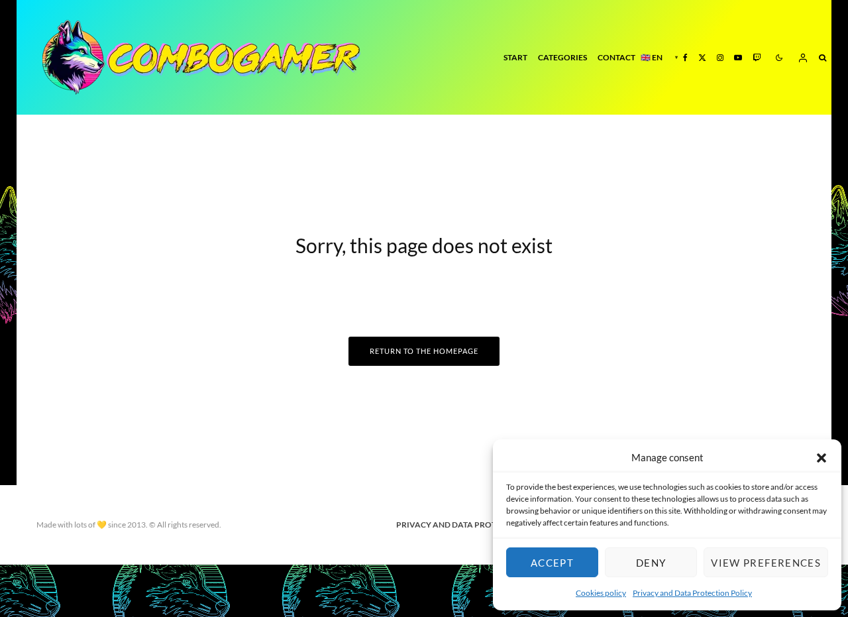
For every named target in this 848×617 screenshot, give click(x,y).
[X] (702, 57)
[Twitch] (756, 57)
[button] (821, 458)
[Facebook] (685, 57)
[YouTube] (738, 57)
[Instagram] (720, 57)
